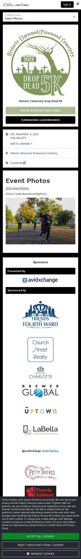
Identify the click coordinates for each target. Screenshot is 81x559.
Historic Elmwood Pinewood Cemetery (33, 153)
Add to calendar (20, 143)
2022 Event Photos (17, 188)
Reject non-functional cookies (40, 545)
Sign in (67, 4)
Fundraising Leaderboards (40, 120)
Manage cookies (42, 553)
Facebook (16, 163)
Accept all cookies (40, 536)
